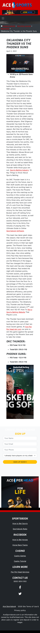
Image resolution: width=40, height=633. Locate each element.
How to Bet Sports (20, 523)
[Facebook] (20, 587)
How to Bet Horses (20, 540)
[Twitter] (20, 594)
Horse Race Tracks (20, 545)
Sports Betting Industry (19, 170)
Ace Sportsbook (9, 606)
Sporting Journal (24, 26)
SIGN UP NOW (19, 462)
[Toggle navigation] (3, 18)
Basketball (5, 28)
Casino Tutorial (20, 561)
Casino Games (20, 556)
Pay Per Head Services (20, 572)
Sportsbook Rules (20, 529)
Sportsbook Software (15, 231)
